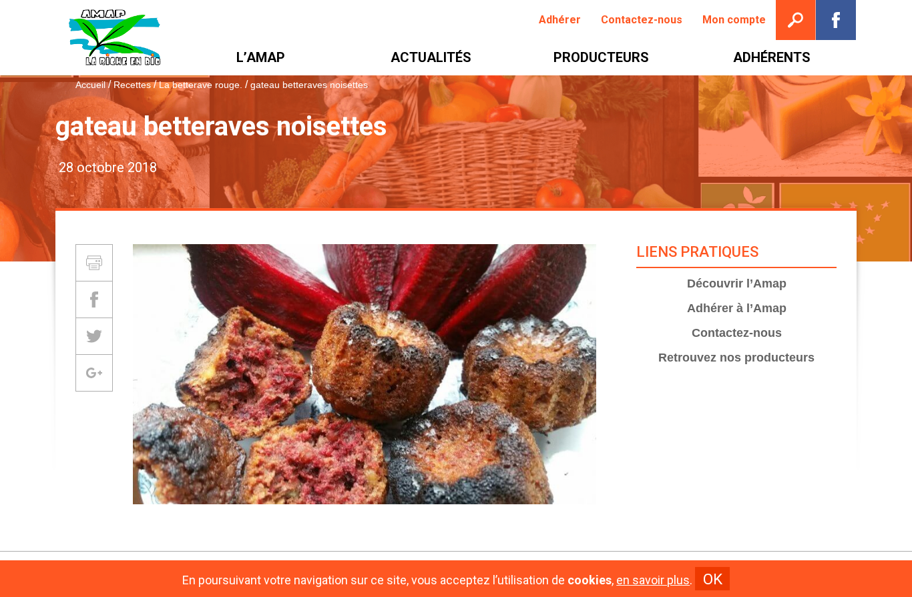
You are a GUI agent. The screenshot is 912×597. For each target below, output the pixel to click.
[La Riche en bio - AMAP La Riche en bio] (115, 37)
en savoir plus (653, 580)
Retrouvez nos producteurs (736, 357)
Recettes (132, 84)
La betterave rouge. (200, 84)
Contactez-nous (737, 333)
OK (712, 579)
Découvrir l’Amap (736, 283)
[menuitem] (560, 20)
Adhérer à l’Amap (736, 308)
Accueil (90, 84)
